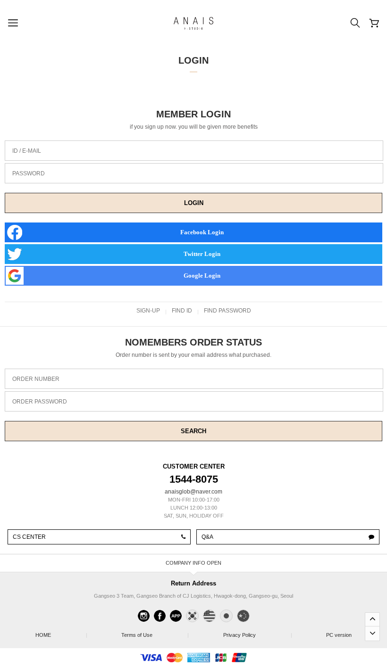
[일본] (226, 615)
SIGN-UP (148, 310)
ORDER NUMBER (35, 379)
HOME (60, 635)
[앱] (176, 616)
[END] (372, 633)
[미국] (209, 615)
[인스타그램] (144, 616)
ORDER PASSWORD (39, 401)
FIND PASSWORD (227, 310)
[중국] (243, 615)
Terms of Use (154, 635)
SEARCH (193, 431)
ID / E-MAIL (26, 151)
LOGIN (193, 202)
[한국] (192, 615)
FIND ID (182, 310)
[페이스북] (160, 616)
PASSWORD (28, 173)
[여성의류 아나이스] (193, 23)
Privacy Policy (257, 635)
